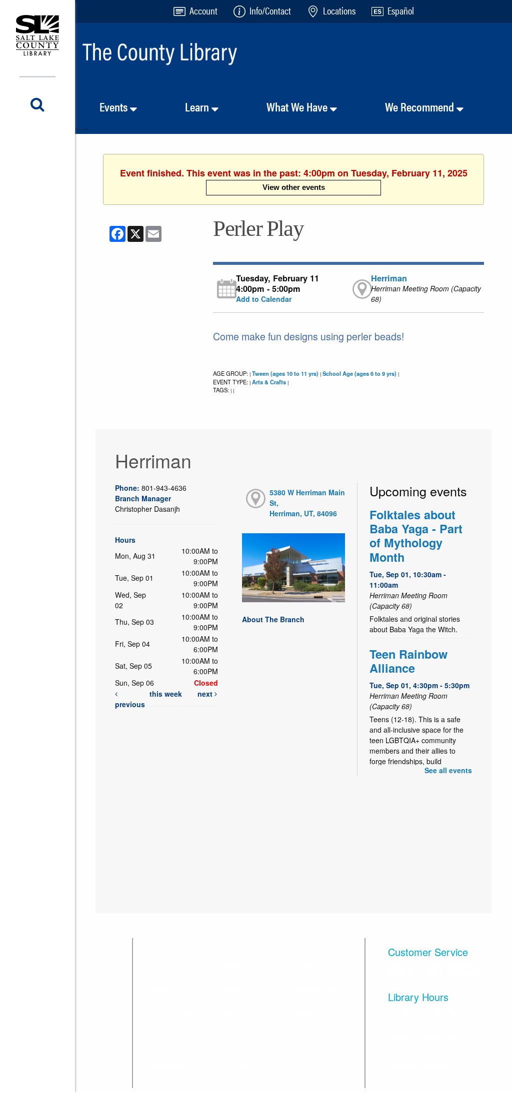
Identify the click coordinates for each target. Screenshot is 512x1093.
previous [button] (130, 704)
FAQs (156, 964)
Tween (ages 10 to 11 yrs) (285, 373)
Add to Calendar (264, 299)
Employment (240, 1064)
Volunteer (307, 964)
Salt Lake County (320, 1039)
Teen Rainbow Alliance (409, 661)
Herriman (389, 278)
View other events (293, 187)
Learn (198, 106)
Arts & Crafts (269, 382)
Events (115, 106)
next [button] (206, 694)
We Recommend (420, 106)
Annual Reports (245, 1039)
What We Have (298, 106)
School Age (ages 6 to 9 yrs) (359, 373)
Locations (163, 989)
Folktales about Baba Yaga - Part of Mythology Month (416, 535)
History (230, 1014)
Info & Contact (171, 1014)
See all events (448, 770)
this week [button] (166, 694)
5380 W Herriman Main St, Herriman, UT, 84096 (307, 502)
